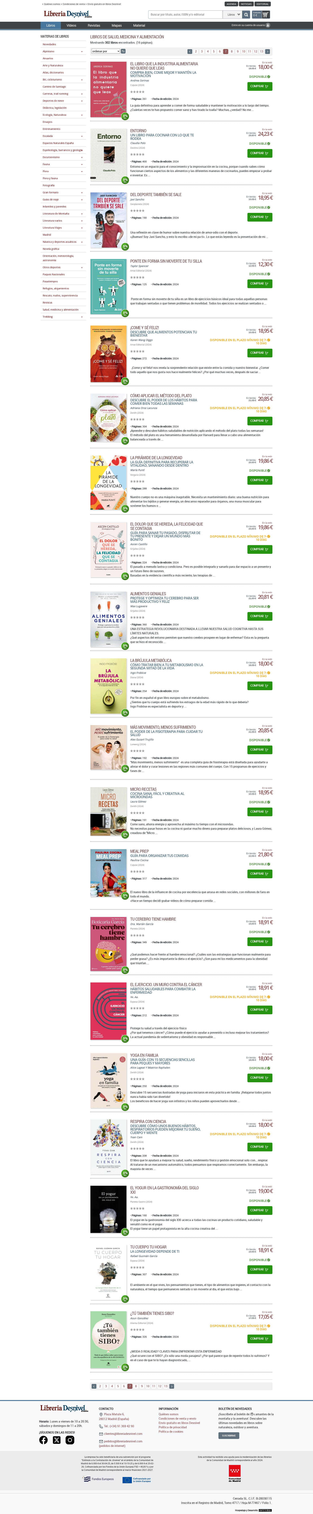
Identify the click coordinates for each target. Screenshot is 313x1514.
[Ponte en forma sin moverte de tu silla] (108, 286)
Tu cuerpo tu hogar (148, 1247)
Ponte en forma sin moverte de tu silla (166, 261)
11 (249, 51)
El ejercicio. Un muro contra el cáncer (166, 984)
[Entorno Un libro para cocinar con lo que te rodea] (108, 154)
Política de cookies (171, 1432)
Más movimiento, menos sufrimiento (163, 727)
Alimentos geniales (148, 593)
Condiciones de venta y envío (177, 1418)
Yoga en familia (144, 1055)
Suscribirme (229, 1435)
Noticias (246, 4)
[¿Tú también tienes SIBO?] (108, 1339)
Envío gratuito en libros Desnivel (104, 4)
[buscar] (246, 14)
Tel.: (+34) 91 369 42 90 (118, 1426)
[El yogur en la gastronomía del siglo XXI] (108, 1209)
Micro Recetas (143, 789)
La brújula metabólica (151, 660)
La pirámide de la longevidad (156, 457)
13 (261, 51)
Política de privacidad (173, 1427)
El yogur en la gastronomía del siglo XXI (164, 1190)
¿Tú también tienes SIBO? (152, 1313)
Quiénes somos (52, 4)
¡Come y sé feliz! (144, 327)
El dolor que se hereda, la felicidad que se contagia (166, 526)
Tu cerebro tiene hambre (153, 919)
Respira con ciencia (148, 1121)
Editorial (263, 4)
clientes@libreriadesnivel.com (122, 1434)
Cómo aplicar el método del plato (161, 395)
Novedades (49, 44)
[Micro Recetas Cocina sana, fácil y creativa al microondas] (108, 811)
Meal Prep (139, 851)
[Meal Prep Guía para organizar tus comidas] (108, 873)
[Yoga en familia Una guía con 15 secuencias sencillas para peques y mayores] (108, 1080)
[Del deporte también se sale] (108, 220)
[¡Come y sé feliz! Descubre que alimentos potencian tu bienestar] (108, 353)
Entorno (138, 130)
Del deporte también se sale (155, 194)
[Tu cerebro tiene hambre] (108, 944)
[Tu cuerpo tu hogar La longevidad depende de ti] (108, 1272)
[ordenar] (123, 51)
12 (255, 51)
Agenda (231, 4)
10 (243, 51)
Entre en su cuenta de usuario (249, 25)
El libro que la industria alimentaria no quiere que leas (164, 66)
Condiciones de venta (74, 4)
